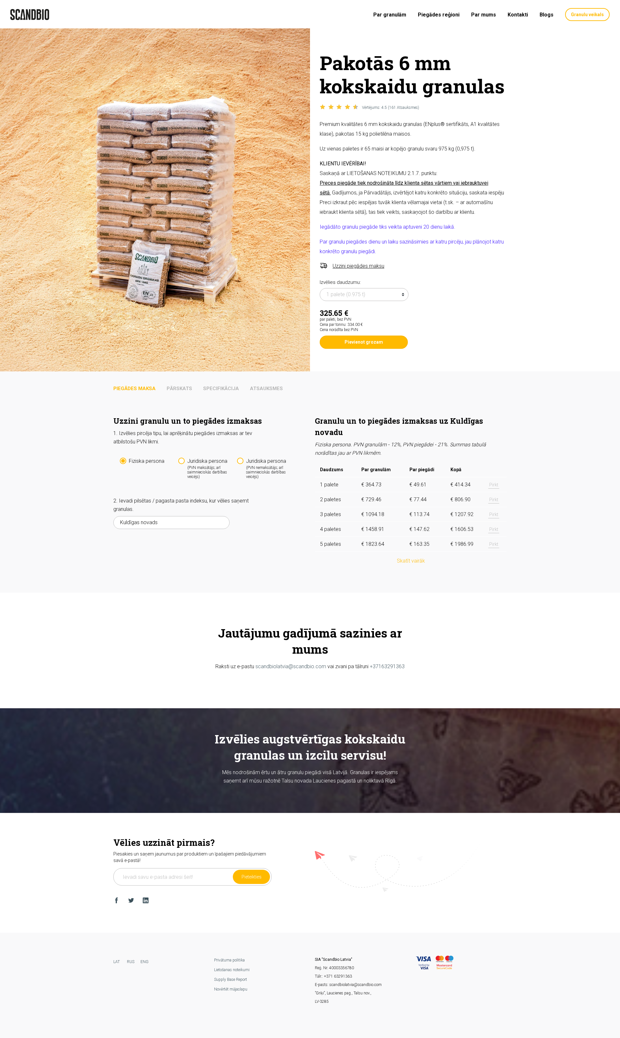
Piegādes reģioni (439, 15)
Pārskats (179, 388)
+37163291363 (387, 666)
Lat (116, 962)
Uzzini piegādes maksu (358, 266)
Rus (130, 962)
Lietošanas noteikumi (232, 970)
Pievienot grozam (364, 342)
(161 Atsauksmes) (390, 107)
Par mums (483, 15)
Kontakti (518, 15)
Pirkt (493, 484)
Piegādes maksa (134, 388)
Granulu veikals (587, 14)
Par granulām (389, 15)
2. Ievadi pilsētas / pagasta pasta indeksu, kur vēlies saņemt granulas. (181, 505)
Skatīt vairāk (411, 561)
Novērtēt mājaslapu (230, 989)
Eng (144, 962)
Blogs (546, 15)
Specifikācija (221, 388)
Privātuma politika (229, 960)
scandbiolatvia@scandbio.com (290, 666)
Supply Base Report (230, 979)
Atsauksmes (266, 388)
